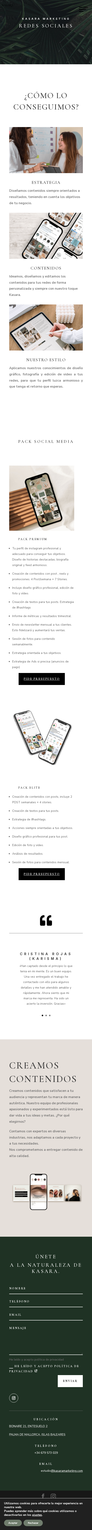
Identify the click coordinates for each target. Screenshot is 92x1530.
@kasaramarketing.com (67, 1471)
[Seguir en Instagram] (13, 1398)
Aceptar (13, 1523)
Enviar (70, 1381)
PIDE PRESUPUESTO (42, 679)
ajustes (37, 1515)
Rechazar (33, 1523)
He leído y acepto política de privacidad (44, 1368)
